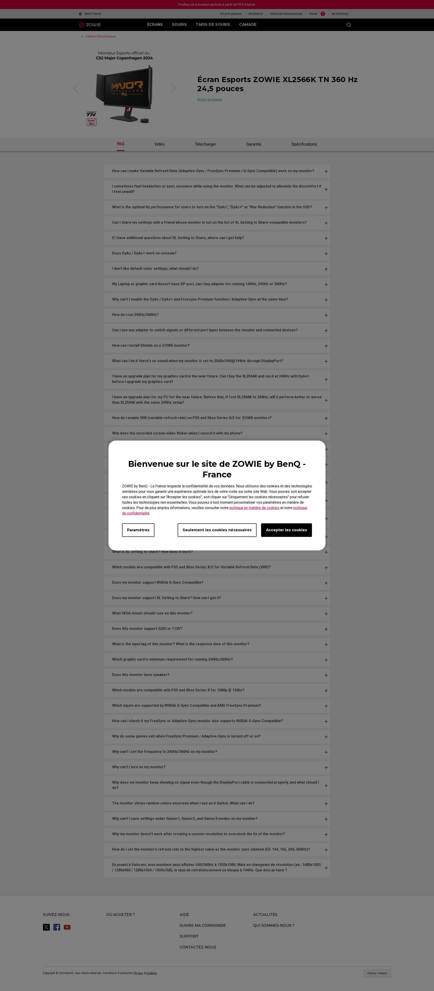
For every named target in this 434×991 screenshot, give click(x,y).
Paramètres (138, 530)
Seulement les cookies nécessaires (217, 530)
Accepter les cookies (286, 530)
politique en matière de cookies (254, 508)
